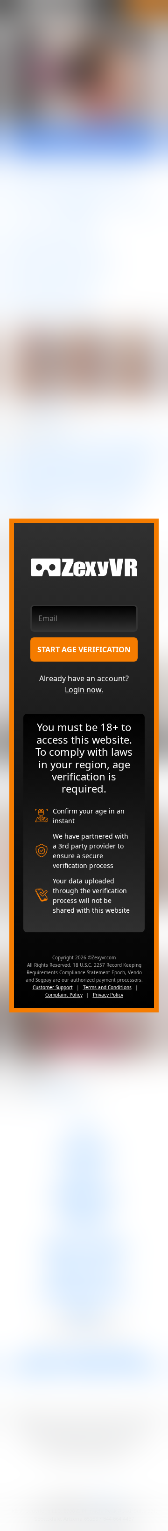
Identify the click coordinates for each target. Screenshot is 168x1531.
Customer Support (53, 987)
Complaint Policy (64, 994)
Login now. (84, 689)
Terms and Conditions (107, 987)
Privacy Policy (108, 994)
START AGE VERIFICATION (84, 649)
